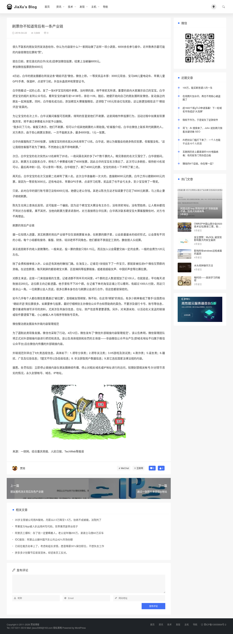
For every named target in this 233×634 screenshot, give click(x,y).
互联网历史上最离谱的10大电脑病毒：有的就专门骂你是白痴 (200, 153)
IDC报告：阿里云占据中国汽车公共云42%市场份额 (44, 539)
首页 (47, 6)
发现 (82, 6)
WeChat (125, 468)
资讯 (58, 6)
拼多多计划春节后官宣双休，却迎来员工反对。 (41, 552)
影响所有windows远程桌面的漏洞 (208, 252)
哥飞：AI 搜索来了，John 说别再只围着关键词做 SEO (202, 129)
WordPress (80, 627)
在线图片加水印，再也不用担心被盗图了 (201, 97)
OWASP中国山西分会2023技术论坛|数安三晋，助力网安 (208, 226)
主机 (93, 6)
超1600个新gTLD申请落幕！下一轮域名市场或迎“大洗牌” (202, 109)
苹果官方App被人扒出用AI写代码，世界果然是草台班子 (46, 526)
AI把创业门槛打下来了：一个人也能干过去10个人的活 (201, 141)
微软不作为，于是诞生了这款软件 (200, 119)
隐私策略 (57, 627)
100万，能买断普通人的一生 (197, 87)
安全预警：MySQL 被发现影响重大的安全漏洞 (208, 238)
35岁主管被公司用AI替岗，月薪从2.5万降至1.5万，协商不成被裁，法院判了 (58, 520)
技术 (70, 6)
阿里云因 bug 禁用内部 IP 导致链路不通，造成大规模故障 (199, 210)
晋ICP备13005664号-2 (215, 624)
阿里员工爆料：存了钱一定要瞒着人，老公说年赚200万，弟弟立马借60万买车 (59, 533)
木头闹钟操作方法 (203, 265)
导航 (105, 6)
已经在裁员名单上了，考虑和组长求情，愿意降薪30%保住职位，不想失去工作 (59, 546)
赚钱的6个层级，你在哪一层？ (199, 163)
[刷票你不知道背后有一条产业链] (89, 412)
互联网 (140, 468)
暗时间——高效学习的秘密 (207, 279)
